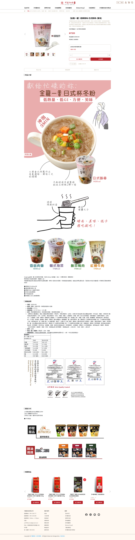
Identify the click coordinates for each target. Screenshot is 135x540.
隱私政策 (46, 523)
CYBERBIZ (62, 536)
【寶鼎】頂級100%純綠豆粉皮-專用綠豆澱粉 (77, 495)
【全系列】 (27, 8)
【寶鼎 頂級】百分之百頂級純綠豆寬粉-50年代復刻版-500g (56, 495)
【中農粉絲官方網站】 (105, 8)
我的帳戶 (46, 518)
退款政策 (46, 520)
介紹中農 (46, 516)
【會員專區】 (92, 8)
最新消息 (46, 530)
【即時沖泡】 (47, 8)
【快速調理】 (58, 8)
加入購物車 (79, 59)
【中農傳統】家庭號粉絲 (97, 494)
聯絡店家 (46, 527)
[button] (65, 34)
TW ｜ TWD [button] (120, 2)
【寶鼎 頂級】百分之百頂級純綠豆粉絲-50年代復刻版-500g (35, 495)
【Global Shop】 (80, 8)
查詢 (45, 513)
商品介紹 (38, 70)
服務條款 (46, 525)
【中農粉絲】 (37, 8)
